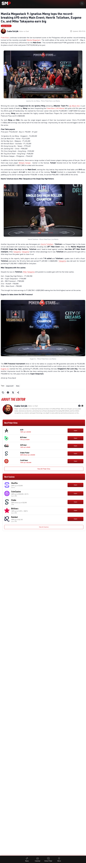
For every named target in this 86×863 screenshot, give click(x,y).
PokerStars (5, 37)
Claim (75, 430)
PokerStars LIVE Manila (55, 108)
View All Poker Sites (43, 469)
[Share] (18, 392)
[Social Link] (79, 406)
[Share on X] (13, 392)
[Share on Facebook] (8, 392)
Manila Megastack (34, 40)
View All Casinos (44, 527)
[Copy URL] (3, 392)
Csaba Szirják (12, 31)
